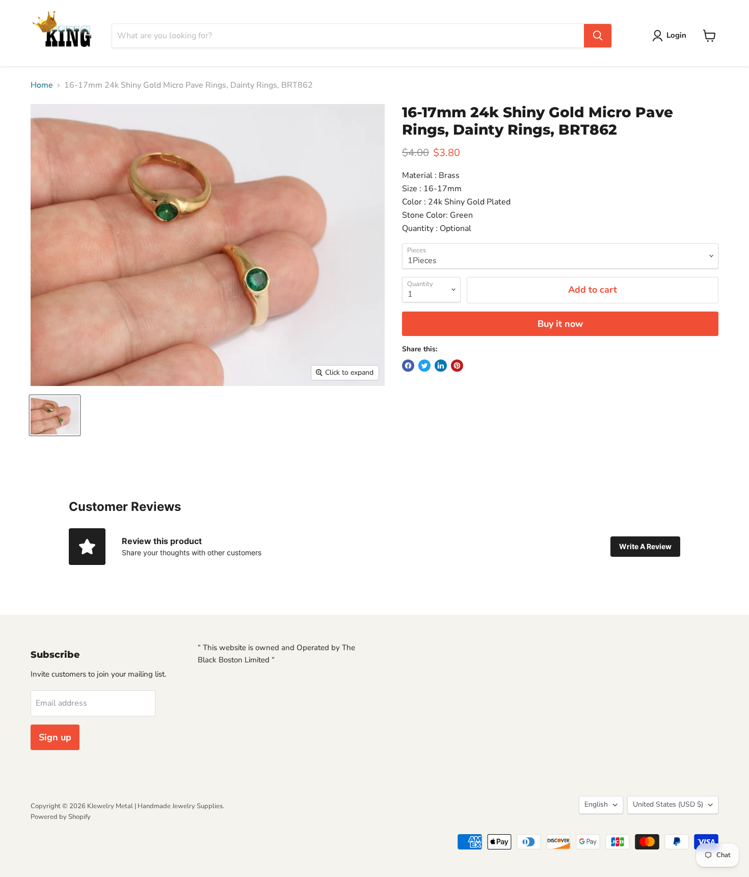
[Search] (597, 35)
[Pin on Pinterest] (457, 365)
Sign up (55, 737)
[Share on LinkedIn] (441, 365)
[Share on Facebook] (408, 365)
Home (42, 85)
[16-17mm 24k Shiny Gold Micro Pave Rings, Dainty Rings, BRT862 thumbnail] (55, 415)
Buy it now (560, 324)
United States (668, 804)
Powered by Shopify (61, 816)
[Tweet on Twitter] (424, 365)
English (596, 804)
